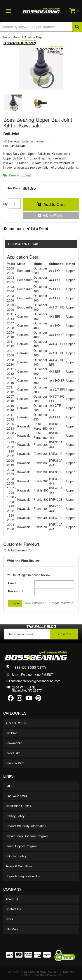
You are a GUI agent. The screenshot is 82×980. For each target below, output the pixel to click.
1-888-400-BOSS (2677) (29, 667)
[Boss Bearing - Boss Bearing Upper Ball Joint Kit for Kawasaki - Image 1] (13, 102)
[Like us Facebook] (11, 699)
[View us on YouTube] (28, 699)
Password (15, 591)
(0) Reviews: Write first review (23, 141)
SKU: (6, 146)
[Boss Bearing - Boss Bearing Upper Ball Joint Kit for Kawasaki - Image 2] (38, 102)
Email (12, 583)
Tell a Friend (39, 228)
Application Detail (23, 244)
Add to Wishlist (53, 215)
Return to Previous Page (27, 37)
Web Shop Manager (49, 975)
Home (6, 37)
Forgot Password (61, 603)
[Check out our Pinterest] (38, 699)
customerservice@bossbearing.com (35, 680)
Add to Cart (54, 204)
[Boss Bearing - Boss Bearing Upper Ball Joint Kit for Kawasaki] (19, 41)
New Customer (35, 603)
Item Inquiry (16, 228)
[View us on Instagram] (19, 699)
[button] (41, 27)
